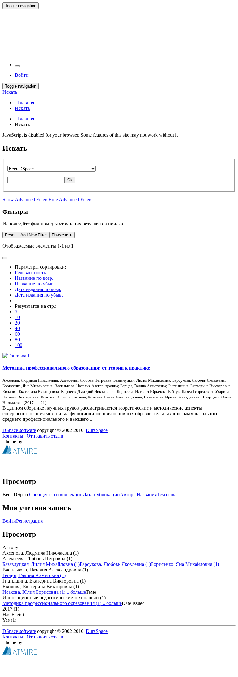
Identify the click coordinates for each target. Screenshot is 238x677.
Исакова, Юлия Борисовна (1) (33, 592)
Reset (10, 235)
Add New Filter (33, 235)
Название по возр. (34, 278)
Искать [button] (10, 92)
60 (17, 334)
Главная (25, 118)
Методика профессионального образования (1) (51, 603)
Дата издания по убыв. (39, 295)
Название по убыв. (35, 283)
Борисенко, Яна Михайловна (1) (185, 564)
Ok (70, 180)
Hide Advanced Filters (70, 199)
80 (17, 339)
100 (18, 345)
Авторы (128, 494)
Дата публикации (101, 494)
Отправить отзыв (45, 435)
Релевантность (30, 272)
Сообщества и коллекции (56, 494)
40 (17, 328)
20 (17, 322)
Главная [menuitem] (24, 102)
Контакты (12, 435)
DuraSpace (97, 430)
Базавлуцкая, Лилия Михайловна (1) (41, 564)
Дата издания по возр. (38, 289)
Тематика (167, 494)
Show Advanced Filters (25, 199)
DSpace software (19, 430)
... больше (75, 592)
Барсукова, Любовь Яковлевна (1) (115, 564)
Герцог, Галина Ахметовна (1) (34, 575)
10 (17, 317)
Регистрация (29, 521)
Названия (147, 494)
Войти (9, 521)
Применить (62, 235)
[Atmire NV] (19, 452)
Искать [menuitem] (22, 108)
